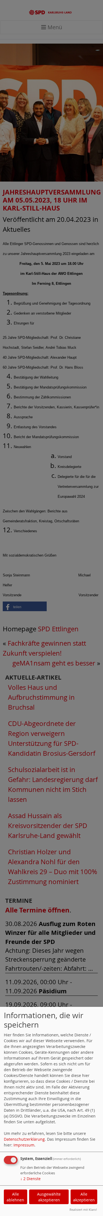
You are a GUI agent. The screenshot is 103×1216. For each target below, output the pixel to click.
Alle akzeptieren (84, 1196)
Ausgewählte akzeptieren (49, 1196)
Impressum (23, 1145)
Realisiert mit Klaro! (83, 1209)
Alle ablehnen (15, 1196)
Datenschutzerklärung (24, 1139)
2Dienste (30, 1178)
